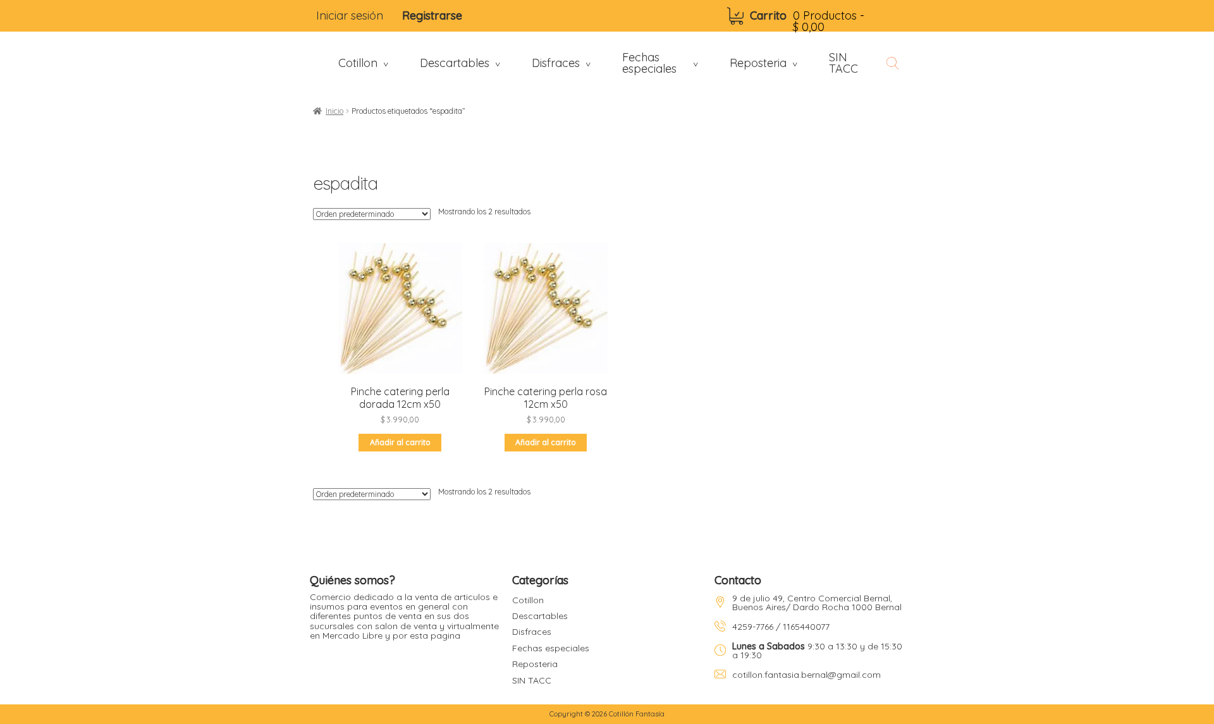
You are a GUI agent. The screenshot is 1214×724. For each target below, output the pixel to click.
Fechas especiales (550, 648)
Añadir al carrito (400, 442)
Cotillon (528, 600)
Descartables (540, 616)
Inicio (334, 111)
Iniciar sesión (349, 15)
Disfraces (531, 631)
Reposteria (535, 664)
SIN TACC (531, 680)
